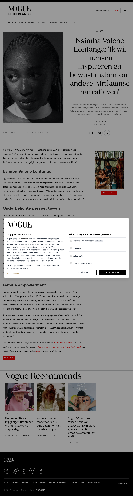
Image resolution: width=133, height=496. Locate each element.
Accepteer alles (112, 272)
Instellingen (83, 272)
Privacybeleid (13, 273)
